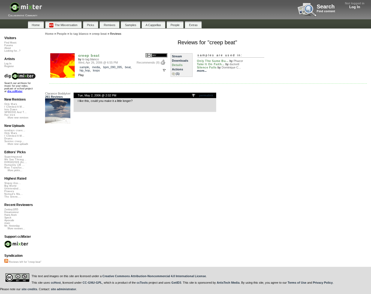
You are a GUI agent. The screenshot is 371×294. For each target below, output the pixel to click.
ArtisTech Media (228, 282)
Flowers (9, 191)
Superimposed (13, 156)
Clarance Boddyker (58, 93)
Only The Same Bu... (213, 60)
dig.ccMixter (15, 91)
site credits (29, 289)
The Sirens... (12, 196)
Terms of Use (297, 282)
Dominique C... (231, 67)
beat (128, 67)
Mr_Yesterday (12, 225)
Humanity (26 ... (14, 165)
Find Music (10, 42)
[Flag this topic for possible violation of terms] (194, 96)
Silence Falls (207, 67)
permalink (206, 95)
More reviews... (16, 228)
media (96, 67)
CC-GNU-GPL (92, 282)
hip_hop (85, 70)
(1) (178, 73)
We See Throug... (15, 159)
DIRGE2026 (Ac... (15, 162)
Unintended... (12, 188)
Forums (8, 45)
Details (177, 65)
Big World (10, 185)
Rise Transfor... (14, 167)
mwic (7, 223)
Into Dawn (10, 109)
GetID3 (176, 282)
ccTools (142, 282)
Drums (8, 138)
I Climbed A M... (14, 106)
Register (9, 66)
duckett (234, 64)
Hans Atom (10, 215)
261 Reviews (54, 96)
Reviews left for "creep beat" (24, 262)
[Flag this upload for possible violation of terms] (164, 70)
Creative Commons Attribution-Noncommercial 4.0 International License (154, 276)
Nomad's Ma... (13, 194)
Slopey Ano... (12, 183)
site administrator (63, 289)
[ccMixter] (26, 10)
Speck (7, 217)
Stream (177, 56)
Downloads (180, 60)
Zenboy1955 (11, 209)
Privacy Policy (323, 282)
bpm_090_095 (112, 67)
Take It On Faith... (211, 64)
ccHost (56, 282)
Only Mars (10, 104)
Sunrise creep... (14, 141)
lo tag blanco (90, 59)
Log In (354, 7)
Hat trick (9, 115)
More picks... (15, 170)
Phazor (238, 60)
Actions (177, 69)
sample (84, 67)
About (7, 48)
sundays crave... (14, 130)
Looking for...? (12, 50)
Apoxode (9, 220)
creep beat (89, 55)
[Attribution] (156, 55)
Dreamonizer (11, 212)
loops (96, 70)
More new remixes (18, 117)
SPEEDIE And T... (15, 112)
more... (202, 70)
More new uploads (18, 144)
